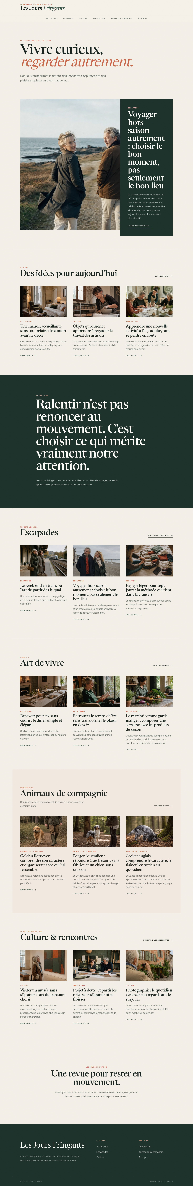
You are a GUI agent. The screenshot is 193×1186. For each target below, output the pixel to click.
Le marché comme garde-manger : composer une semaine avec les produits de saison (147, 723)
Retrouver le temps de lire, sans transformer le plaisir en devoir (95, 720)
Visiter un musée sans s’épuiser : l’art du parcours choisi (42, 995)
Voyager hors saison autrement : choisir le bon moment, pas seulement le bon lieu (95, 593)
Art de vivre (52, 18)
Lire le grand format (138, 226)
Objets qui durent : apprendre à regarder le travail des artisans (93, 331)
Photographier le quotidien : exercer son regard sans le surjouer (149, 995)
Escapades (68, 18)
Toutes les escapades (158, 535)
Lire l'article (26, 356)
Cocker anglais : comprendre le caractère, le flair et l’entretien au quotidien (148, 863)
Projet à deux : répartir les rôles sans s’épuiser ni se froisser (95, 995)
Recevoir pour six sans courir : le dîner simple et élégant (41, 720)
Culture (83, 18)
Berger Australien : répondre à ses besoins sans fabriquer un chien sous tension (96, 863)
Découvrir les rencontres (156, 940)
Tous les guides (161, 806)
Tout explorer (162, 276)
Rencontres (99, 18)
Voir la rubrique (161, 666)
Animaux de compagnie (121, 18)
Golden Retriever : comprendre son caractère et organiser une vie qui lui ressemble (42, 863)
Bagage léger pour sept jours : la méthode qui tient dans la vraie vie (148, 590)
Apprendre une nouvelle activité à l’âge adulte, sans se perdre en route (148, 331)
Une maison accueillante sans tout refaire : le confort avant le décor (43, 331)
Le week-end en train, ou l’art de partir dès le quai (41, 588)
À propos (142, 18)
